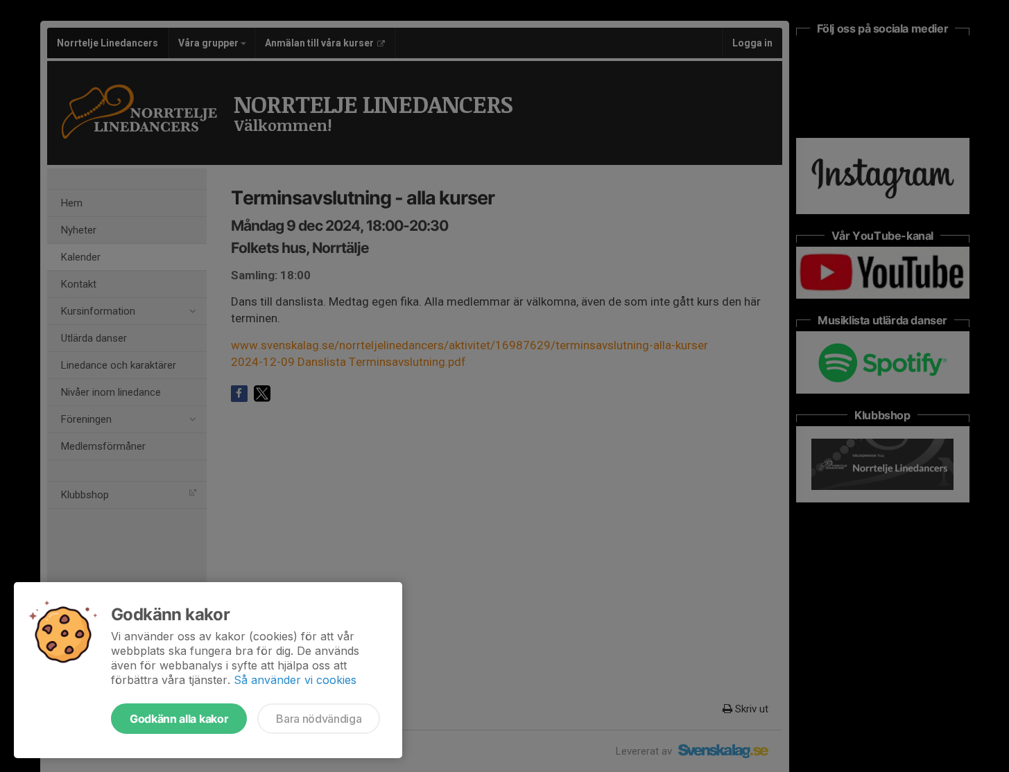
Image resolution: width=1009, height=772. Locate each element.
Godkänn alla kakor (179, 719)
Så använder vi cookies (295, 680)
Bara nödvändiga (318, 719)
